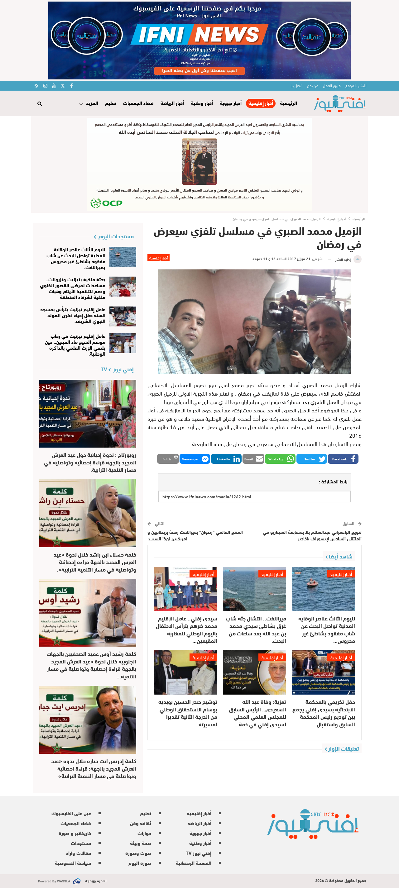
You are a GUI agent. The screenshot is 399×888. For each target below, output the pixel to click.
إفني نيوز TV (198, 852)
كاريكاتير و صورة (75, 832)
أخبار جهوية (231, 102)
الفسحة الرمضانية (193, 862)
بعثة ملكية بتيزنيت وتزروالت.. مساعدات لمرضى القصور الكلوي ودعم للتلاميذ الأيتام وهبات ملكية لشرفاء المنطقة (72, 287)
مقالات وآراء (78, 852)
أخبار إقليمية (260, 103)
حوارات (144, 832)
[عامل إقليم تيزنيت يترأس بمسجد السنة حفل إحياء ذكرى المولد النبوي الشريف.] (123, 316)
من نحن (312, 85)
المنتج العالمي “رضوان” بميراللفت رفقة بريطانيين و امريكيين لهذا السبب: (195, 535)
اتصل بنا (296, 85)
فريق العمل (332, 85)
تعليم (110, 102)
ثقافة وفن (140, 822)
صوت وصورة (138, 852)
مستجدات (81, 842)
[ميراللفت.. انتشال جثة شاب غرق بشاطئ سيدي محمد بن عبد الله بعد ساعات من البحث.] (254, 589)
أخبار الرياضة (172, 102)
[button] (343, 459)
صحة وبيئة (140, 842)
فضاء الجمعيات (138, 102)
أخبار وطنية (202, 102)
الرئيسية (288, 102)
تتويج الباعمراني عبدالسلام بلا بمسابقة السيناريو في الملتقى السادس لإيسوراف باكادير (312, 535)
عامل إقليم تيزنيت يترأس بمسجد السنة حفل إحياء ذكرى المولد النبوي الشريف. (72, 314)
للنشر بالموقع (355, 85)
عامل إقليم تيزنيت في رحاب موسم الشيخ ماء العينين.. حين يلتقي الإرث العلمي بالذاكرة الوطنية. (75, 344)
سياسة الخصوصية (73, 862)
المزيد (92, 102)
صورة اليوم (139, 862)
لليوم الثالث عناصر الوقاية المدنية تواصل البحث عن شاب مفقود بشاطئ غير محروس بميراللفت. (75, 258)
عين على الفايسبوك (71, 812)
